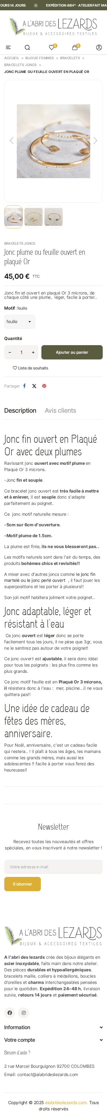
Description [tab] (20, 410)
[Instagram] (23, 1012)
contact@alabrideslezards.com (47, 1074)
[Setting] (99, 47)
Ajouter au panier (72, 352)
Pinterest (44, 386)
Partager (24, 386)
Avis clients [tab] (60, 410)
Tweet (34, 386)
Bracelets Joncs (19, 243)
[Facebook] (9, 1012)
